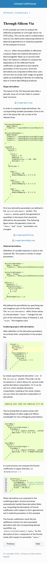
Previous (10, 544)
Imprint (6, 557)
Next (38, 544)
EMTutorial (8, 13)
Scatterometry (21, 13)
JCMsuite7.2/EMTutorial (25, 4)
